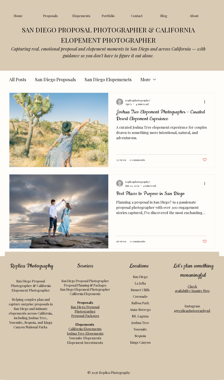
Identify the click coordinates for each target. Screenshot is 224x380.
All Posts (17, 79)
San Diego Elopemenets (108, 79)
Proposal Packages (85, 315)
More (145, 79)
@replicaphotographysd (192, 310)
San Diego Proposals (55, 79)
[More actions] (206, 102)
